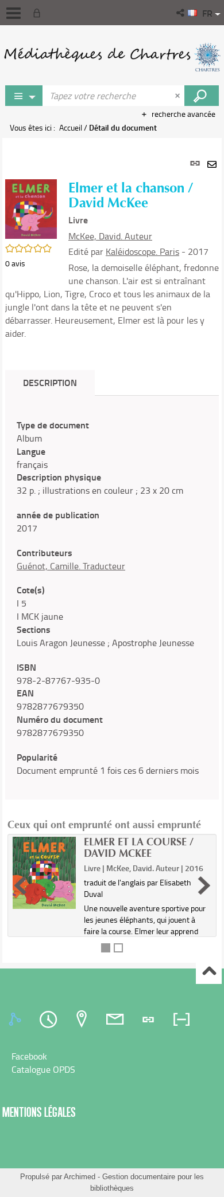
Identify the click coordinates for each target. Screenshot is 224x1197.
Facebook (29, 1056)
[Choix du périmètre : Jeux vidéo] (24, 95)
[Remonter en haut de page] (209, 971)
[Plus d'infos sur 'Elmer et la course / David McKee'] (44, 872)
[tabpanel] (112, 550)
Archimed (79, 1176)
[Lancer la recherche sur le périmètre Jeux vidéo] (201, 95)
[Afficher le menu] (13, 13)
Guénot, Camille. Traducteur (71, 566)
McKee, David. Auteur (110, 236)
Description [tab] (50, 382)
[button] (181, 12)
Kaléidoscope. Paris (142, 251)
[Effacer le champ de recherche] (178, 95)
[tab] (16, 1019)
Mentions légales (39, 1112)
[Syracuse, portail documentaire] (112, 57)
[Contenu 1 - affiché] (105, 947)
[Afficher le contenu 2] (118, 947)
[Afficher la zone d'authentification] (39, 12)
